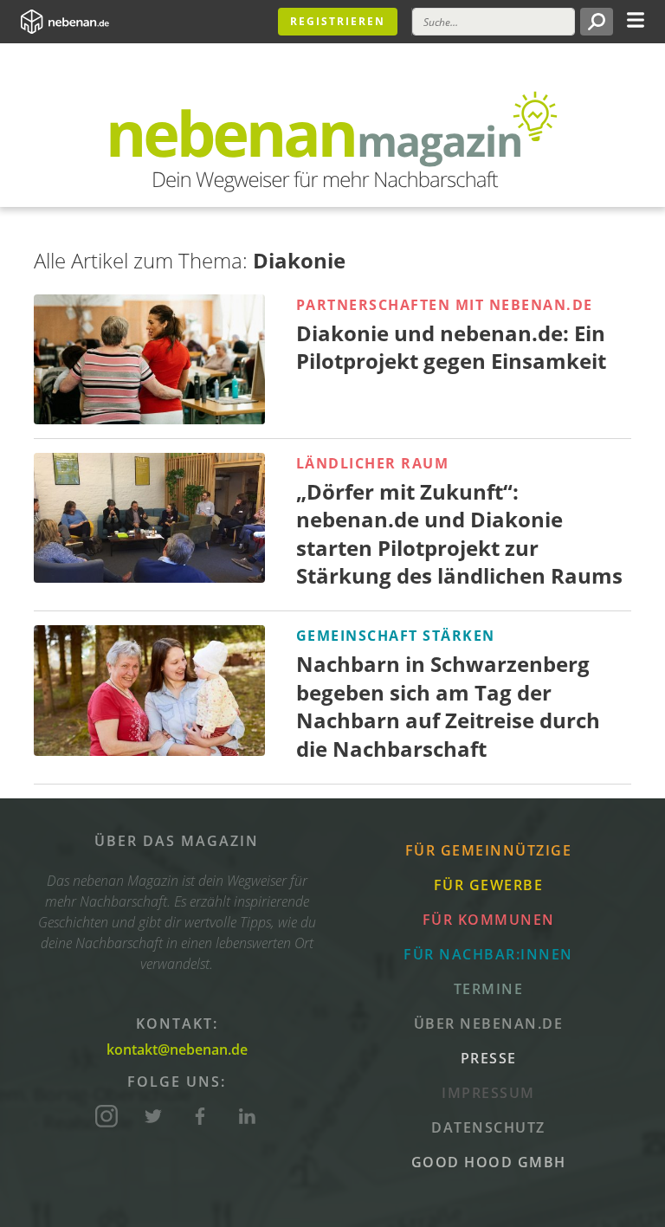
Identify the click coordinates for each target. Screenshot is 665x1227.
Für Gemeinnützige (488, 850)
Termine (489, 988)
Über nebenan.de (489, 1023)
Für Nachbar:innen (488, 954)
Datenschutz (488, 1127)
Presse (489, 1058)
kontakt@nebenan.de (177, 1049)
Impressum (488, 1092)
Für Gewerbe (489, 884)
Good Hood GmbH (488, 1162)
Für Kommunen (489, 919)
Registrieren (337, 21)
